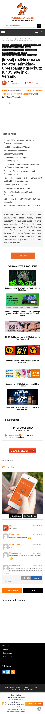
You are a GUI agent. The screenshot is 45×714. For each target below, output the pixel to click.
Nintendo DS (19, 50)
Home (4, 39)
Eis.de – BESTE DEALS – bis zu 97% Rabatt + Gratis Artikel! (22, 408)
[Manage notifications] (39, 709)
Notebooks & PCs (30, 50)
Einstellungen (7, 581)
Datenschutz (8, 657)
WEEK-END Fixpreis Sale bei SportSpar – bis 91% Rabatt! (22, 361)
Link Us (6, 645)
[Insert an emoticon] (23, 578)
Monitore (28, 47)
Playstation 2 (6, 52)
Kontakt (6, 649)
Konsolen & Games (8, 47)
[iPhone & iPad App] (15, 515)
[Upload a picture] (28, 578)
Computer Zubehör (15, 44)
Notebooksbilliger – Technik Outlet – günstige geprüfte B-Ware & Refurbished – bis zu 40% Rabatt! (22, 313)
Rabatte (23, 52)
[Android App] (30, 515)
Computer (10, 39)
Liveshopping (20, 47)
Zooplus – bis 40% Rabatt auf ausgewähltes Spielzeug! (22, 385)
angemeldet (17, 435)
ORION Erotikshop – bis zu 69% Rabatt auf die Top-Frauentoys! (22, 338)
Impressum (7, 653)
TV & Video (22, 55)
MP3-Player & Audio (8, 50)
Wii (28, 55)
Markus (11, 81)
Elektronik (26, 44)
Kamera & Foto (35, 44)
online (8, 467)
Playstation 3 (15, 52)
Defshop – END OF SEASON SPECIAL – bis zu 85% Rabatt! (22, 289)
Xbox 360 (34, 55)
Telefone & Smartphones (10, 55)
